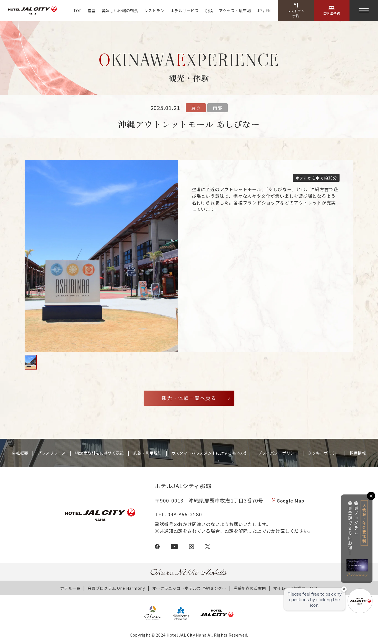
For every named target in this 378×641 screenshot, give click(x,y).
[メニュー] (363, 10)
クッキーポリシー (324, 453)
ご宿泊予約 (331, 13)
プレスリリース (52, 453)
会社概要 (20, 453)
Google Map (290, 500)
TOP (77, 10)
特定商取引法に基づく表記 (99, 453)
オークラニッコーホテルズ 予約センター (189, 588)
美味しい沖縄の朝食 (120, 10)
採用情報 (358, 453)
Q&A (209, 11)
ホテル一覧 (70, 588)
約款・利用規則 (147, 453)
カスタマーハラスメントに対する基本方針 (209, 453)
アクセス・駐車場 (235, 10)
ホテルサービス (184, 10)
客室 (92, 10)
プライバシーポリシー (278, 453)
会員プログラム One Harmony (116, 588)
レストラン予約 (296, 13)
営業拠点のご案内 (250, 588)
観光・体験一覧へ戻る (189, 397)
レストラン (154, 10)
